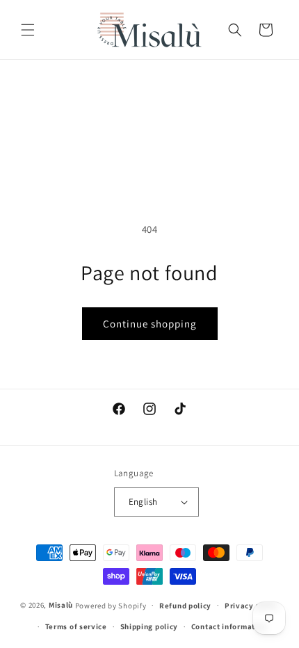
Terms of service (76, 626)
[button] (28, 30)
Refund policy (185, 605)
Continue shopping (150, 323)
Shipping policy (149, 626)
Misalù (61, 605)
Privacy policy (252, 605)
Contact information (229, 626)
